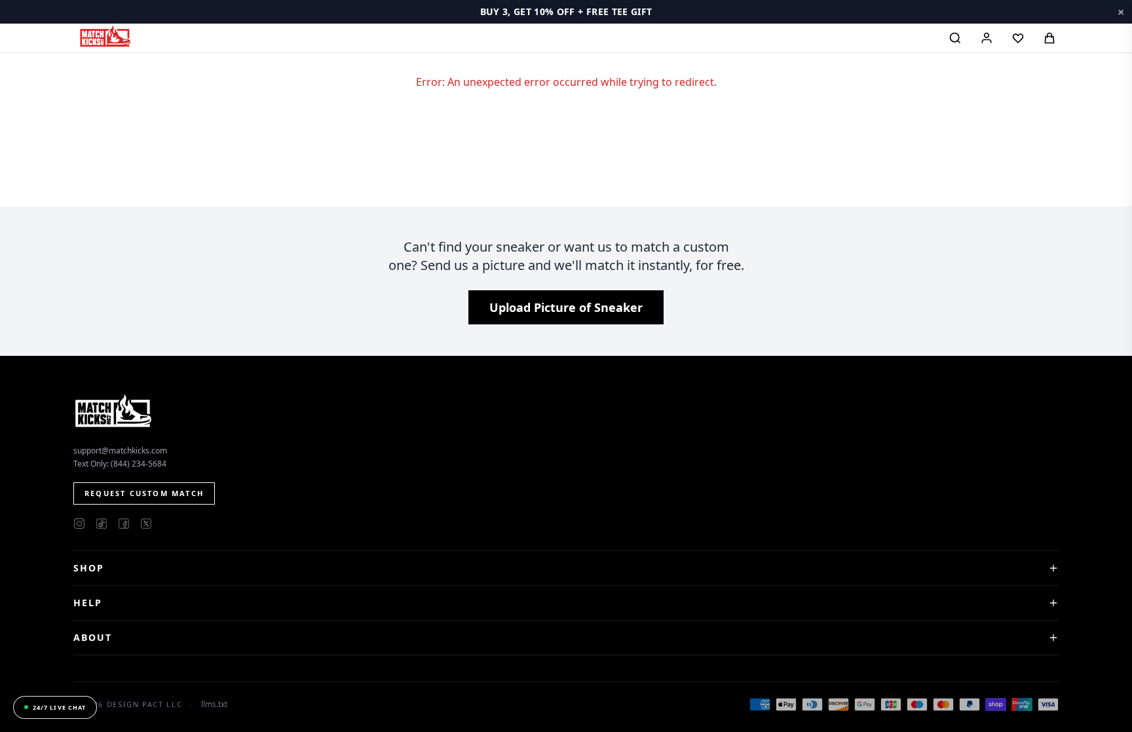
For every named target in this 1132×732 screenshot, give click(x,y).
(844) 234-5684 (138, 463)
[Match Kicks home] (104, 36)
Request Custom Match (144, 493)
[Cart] (1049, 38)
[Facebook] (124, 524)
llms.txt (214, 704)
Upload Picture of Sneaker (566, 307)
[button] (566, 12)
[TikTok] (101, 524)
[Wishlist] (1018, 38)
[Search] (955, 38)
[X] (146, 524)
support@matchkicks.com (120, 450)
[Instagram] (79, 524)
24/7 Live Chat (59, 707)
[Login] (986, 38)
